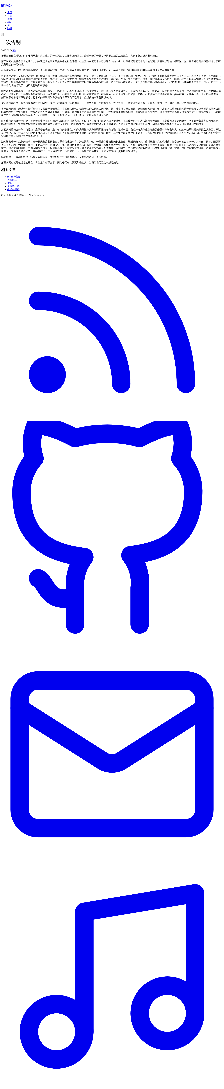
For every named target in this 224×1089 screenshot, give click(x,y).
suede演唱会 (13, 176)
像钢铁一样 (13, 186)
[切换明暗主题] (2, 34)
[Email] (112, 864)
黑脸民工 (12, 180)
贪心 (9, 183)
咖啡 (9, 28)
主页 (9, 12)
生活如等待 (13, 189)
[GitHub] (112, 642)
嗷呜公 (6, 5)
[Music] (112, 1086)
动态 (9, 22)
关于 (9, 25)
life (14, 50)
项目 (9, 19)
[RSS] (112, 420)
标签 (9, 15)
